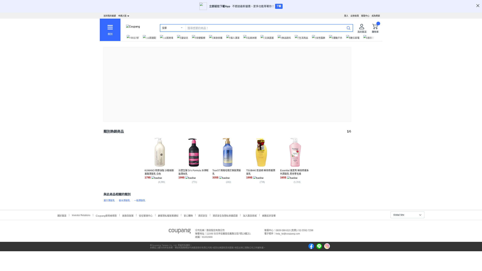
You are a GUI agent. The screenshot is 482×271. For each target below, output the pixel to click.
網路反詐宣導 (269, 215)
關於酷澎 (61, 215)
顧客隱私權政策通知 (168, 215)
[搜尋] (348, 28)
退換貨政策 (127, 215)
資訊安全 (202, 215)
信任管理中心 (146, 215)
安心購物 (188, 215)
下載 (279, 6)
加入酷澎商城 (250, 215)
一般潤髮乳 (139, 200)
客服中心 (365, 16)
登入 (346, 16)
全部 (164, 28)
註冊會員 (355, 16)
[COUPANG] (180, 232)
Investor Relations (81, 215)
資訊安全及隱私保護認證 (225, 215)
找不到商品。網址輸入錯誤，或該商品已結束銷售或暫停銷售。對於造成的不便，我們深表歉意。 (227, 81)
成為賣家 (376, 16)
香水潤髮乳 (124, 200)
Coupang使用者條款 (106, 215)
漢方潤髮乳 (109, 200)
